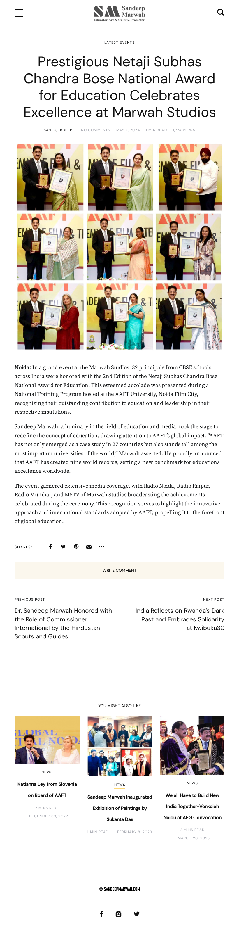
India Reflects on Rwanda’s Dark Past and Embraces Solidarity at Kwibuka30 (180, 619)
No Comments (95, 130)
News (47, 772)
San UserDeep (58, 130)
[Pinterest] (76, 546)
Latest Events (119, 42)
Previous (28, 778)
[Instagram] (118, 914)
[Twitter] (63, 546)
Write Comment (119, 570)
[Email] (89, 546)
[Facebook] (50, 546)
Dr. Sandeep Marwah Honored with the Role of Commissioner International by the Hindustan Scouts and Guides (63, 623)
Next (210, 778)
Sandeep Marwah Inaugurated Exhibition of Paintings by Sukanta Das (119, 808)
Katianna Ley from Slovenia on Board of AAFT (47, 789)
